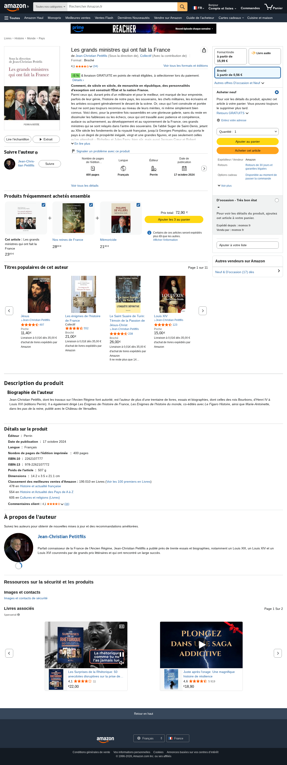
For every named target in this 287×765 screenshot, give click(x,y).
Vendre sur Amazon (168, 18)
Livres (7, 38)
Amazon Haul (33, 18)
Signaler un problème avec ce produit (103, 151)
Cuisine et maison (260, 18)
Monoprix (54, 18)
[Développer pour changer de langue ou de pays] (203, 8)
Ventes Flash (104, 18)
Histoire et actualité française (40, 486)
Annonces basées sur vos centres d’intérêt (192, 752)
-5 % (75, 75)
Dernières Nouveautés (134, 18)
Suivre (49, 164)
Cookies (158, 752)
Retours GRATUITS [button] (231, 113)
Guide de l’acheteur (200, 18)
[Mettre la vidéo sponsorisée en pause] (122, 655)
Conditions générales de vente (91, 752)
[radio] (231, 56)
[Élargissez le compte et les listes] (235, 8)
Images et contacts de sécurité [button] (26, 598)
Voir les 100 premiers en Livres (128, 481)
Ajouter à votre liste (233, 245)
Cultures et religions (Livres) (40, 497)
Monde (31, 38)
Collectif (145, 55)
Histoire (19, 38)
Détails (77, 80)
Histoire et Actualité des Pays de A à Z (47, 492)
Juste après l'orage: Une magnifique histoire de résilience (209, 674)
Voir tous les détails (84, 185)
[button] (12, 17)
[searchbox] (122, 6)
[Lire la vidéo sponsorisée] (201, 644)
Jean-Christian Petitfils (91, 55)
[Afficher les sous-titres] (122, 627)
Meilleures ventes (77, 18)
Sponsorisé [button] (10, 614)
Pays (42, 38)
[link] (73, 218)
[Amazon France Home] (105, 740)
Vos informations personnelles (131, 752)
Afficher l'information (165, 239)
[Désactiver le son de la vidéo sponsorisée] (122, 663)
